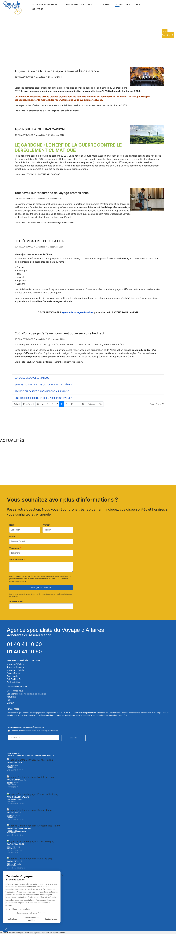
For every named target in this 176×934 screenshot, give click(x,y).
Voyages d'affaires (45, 4)
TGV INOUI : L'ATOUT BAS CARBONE (40, 129)
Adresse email (16, 601)
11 (78, 404)
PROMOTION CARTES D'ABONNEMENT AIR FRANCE (42, 391)
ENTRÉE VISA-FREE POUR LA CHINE (40, 241)
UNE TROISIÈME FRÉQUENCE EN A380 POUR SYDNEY (43, 398)
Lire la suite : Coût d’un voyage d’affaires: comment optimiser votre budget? (49, 362)
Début (16, 404)
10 (72, 404)
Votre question (17, 559)
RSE (138, 4)
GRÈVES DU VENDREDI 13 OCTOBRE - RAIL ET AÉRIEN (43, 384)
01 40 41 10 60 (24, 644)
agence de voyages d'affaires (78, 312)
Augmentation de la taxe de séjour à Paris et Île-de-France (57, 71)
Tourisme (103, 4)
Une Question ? (167, 33)
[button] (30, 460)
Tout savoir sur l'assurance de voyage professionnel (52, 193)
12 (83, 404)
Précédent (28, 404)
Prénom (46, 525)
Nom (12, 525)
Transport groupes (79, 4)
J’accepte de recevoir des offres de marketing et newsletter (34, 731)
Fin (100, 404)
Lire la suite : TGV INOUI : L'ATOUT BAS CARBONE (37, 174)
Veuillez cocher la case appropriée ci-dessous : (27, 727)
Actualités (122, 4)
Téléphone (15, 548)
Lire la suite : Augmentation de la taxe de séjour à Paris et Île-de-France (47, 110)
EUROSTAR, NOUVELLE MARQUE (32, 377)
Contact (38, 9)
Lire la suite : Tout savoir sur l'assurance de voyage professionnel (44, 222)
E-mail (13, 536)
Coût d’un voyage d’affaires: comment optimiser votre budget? (59, 333)
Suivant (91, 404)
